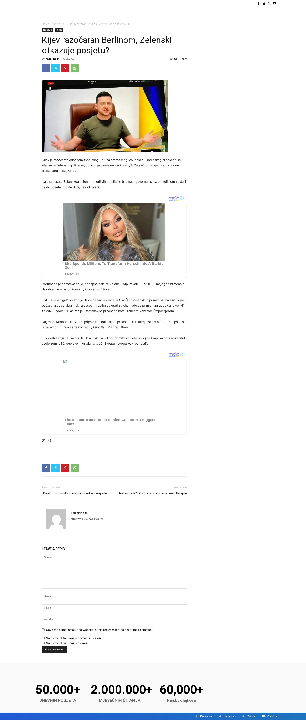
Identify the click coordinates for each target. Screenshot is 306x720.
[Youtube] (274, 3)
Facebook (206, 716)
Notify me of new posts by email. (67, 643)
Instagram (230, 716)
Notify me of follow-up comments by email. (74, 638)
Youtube (272, 716)
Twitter (252, 716)
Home (45, 24)
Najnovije (58, 24)
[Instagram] (263, 3)
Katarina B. (52, 58)
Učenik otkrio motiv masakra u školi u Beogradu (74, 493)
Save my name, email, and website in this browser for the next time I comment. (99, 629)
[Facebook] (258, 3)
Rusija (59, 29)
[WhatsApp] (75, 68)
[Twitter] (269, 3)
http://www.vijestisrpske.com (87, 518)
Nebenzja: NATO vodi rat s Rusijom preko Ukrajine (153, 493)
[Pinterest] (65, 68)
